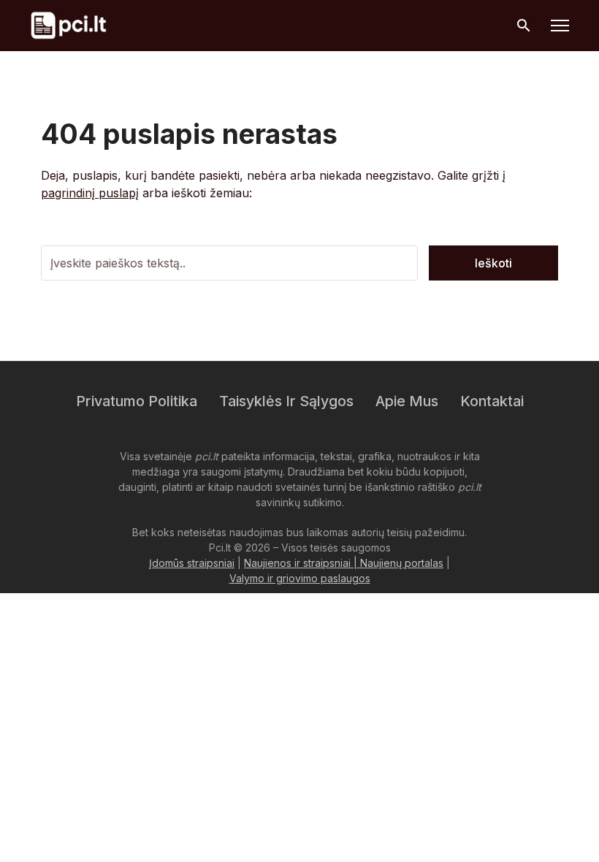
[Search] (524, 25)
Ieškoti (493, 263)
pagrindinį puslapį (90, 193)
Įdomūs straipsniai (191, 563)
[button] (560, 25)
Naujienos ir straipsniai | (302, 563)
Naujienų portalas (401, 563)
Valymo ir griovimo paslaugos (299, 578)
